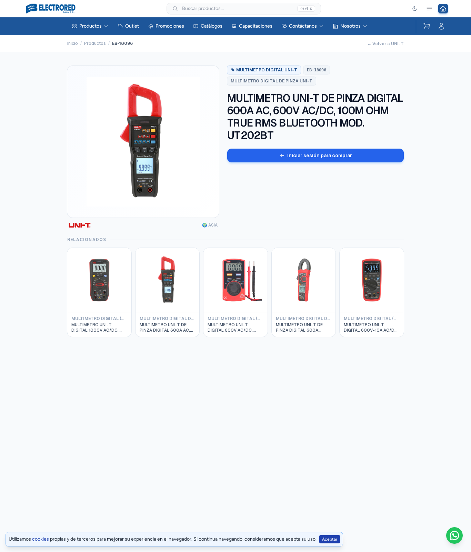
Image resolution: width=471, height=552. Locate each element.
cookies (40, 539)
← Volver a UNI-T (385, 44)
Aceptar (329, 539)
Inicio (72, 43)
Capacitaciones (255, 26)
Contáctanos (303, 26)
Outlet (132, 26)
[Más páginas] (429, 9)
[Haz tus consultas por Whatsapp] (454, 535)
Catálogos (211, 26)
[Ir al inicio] (443, 8)
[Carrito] (426, 26)
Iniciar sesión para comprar (319, 155)
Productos (90, 26)
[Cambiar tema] (414, 8)
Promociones (170, 26)
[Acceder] (441, 26)
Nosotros (350, 26)
